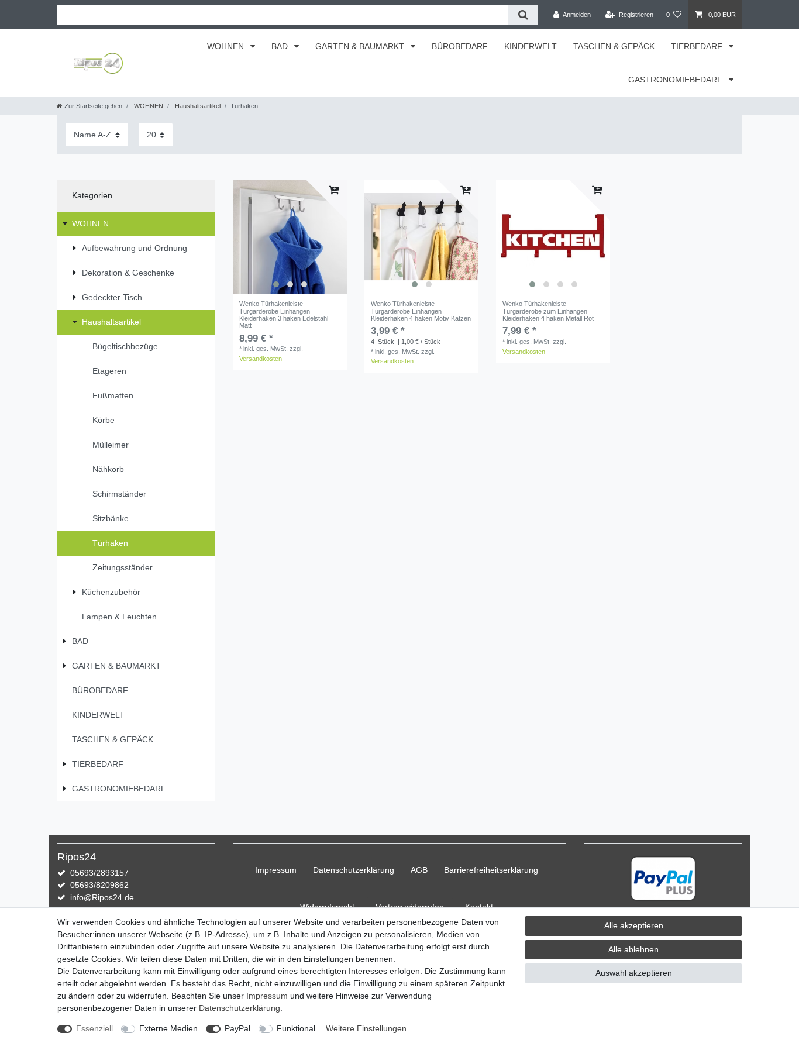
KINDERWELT (530, 46)
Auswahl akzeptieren (633, 972)
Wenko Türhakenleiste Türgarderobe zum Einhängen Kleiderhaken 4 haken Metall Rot (548, 311)
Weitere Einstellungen (366, 1028)
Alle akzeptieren (633, 925)
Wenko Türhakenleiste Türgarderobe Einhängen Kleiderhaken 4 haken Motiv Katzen (421, 311)
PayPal (237, 1028)
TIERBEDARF (698, 46)
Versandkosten (260, 358)
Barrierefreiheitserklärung (491, 870)
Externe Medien (168, 1028)
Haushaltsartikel (197, 105)
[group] (290, 237)
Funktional (296, 1028)
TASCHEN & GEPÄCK (614, 46)
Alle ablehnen (633, 949)
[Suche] (523, 15)
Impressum (276, 870)
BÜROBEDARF (460, 46)
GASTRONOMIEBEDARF (676, 79)
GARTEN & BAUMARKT (361, 46)
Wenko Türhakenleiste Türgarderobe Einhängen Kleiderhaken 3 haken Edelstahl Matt (283, 314)
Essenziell (94, 1028)
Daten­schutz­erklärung (353, 870)
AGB (419, 870)
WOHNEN (226, 46)
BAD (280, 46)
